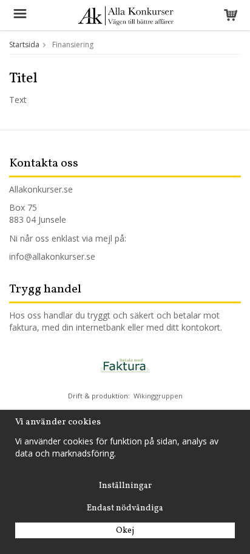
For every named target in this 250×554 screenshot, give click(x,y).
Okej (125, 530)
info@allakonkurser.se (52, 256)
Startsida (24, 44)
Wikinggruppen (158, 395)
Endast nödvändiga (125, 508)
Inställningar (125, 486)
